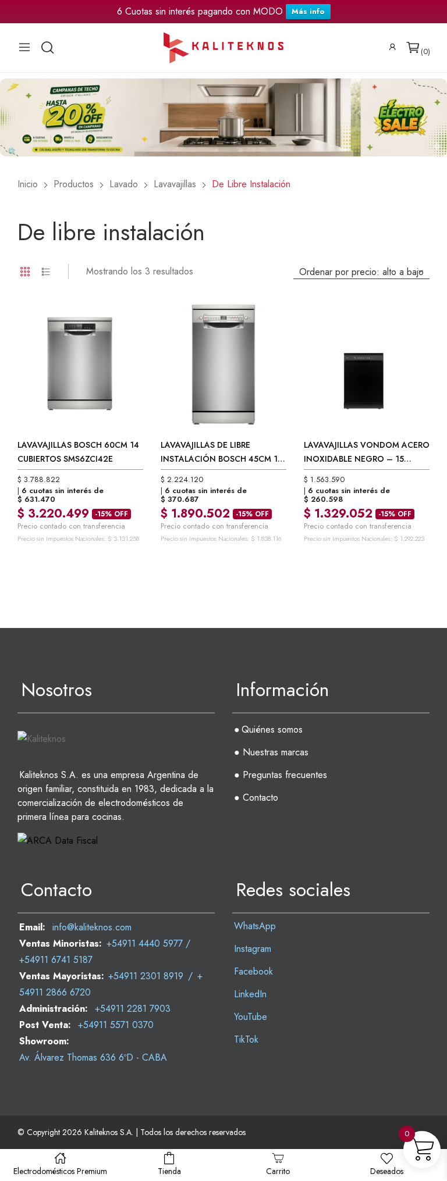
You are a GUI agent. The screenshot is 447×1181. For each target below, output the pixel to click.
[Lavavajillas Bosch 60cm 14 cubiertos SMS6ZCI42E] (80, 364)
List (46, 271)
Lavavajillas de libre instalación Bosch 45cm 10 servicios (222, 425)
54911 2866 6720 (55, 992)
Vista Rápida (121, 323)
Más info (308, 11)
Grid (25, 271)
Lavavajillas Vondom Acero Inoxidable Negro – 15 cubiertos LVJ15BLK (367, 425)
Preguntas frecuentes (285, 775)
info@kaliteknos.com (92, 927)
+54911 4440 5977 (145, 943)
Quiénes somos (272, 729)
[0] (413, 47)
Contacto (260, 797)
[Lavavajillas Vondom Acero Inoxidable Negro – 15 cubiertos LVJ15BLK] (367, 364)
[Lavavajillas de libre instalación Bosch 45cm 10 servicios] (223, 364)
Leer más (87, 530)
